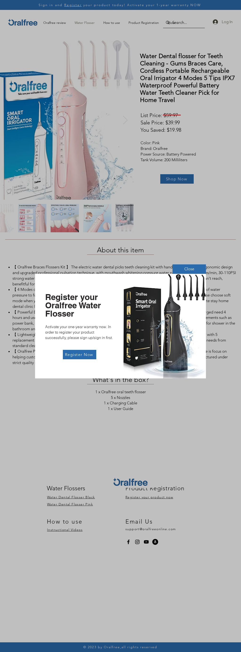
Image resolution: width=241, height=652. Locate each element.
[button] (189, 269)
